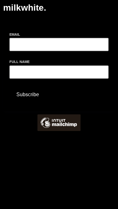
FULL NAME (19, 62)
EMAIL (16, 34)
